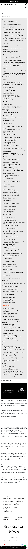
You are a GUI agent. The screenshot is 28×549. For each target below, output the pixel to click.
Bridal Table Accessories (7, 123)
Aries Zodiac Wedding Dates (8, 186)
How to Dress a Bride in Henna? (9, 318)
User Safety (16, 504)
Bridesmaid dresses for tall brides (9, 329)
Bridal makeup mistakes (7, 292)
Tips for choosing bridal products (9, 308)
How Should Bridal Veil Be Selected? (10, 51)
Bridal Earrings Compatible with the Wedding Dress (13, 347)
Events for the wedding (7, 214)
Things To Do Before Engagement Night (11, 175)
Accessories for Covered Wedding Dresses (11, 24)
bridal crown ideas (6, 275)
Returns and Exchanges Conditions (18, 506)
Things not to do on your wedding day (10, 228)
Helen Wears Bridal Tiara (7, 143)
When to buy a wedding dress (8, 142)
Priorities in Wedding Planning (8, 27)
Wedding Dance (5, 43)
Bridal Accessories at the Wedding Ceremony (12, 106)
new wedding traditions (7, 258)
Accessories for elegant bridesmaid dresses (11, 216)
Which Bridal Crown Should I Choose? (10, 346)
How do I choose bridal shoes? (9, 264)
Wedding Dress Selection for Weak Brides (11, 164)
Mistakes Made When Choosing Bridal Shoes (12, 129)
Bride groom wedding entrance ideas (10, 212)
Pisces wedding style (6, 200)
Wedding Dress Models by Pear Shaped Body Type (13, 372)
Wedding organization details (8, 239)
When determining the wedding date (10, 225)
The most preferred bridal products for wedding (12, 357)
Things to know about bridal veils (9, 250)
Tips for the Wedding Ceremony (9, 158)
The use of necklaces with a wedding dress (11, 307)
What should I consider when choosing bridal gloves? (13, 352)
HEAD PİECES (17, 519)
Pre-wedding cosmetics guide (8, 281)
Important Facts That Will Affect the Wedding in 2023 (13, 62)
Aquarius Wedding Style (7, 114)
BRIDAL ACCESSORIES (19, 517)
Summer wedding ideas (7, 227)
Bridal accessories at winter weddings (10, 360)
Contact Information (7, 507)
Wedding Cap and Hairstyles (8, 332)
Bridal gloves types (6, 365)
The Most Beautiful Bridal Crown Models (11, 137)
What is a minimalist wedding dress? (10, 220)
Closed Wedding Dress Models (9, 26)
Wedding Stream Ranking (7, 132)
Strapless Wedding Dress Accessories (10, 313)
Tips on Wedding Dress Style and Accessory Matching (13, 170)
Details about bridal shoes (8, 316)
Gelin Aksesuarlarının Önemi (8, 366)
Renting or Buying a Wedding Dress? (10, 139)
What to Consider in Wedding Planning (10, 159)
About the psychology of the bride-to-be (11, 179)
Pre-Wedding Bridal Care (7, 338)
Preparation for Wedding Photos (9, 134)
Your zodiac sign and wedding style (9, 206)
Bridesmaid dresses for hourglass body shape (12, 374)
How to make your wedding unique (9, 245)
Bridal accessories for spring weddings (10, 376)
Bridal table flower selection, (8, 121)
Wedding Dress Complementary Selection (11, 181)
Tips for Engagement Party (8, 197)
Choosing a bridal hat (7, 267)
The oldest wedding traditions (8, 261)
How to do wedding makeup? (8, 299)
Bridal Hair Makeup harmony (8, 173)
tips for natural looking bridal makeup (10, 289)
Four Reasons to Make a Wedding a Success (11, 63)
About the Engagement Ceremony (9, 198)
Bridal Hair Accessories (7, 176)
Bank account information (8, 501)
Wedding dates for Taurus (8, 208)
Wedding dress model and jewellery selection (12, 253)
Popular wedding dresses (7, 219)
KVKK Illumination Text (18, 501)
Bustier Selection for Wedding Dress (10, 125)
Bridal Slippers (5, 311)
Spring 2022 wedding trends (8, 263)
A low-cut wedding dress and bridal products (11, 336)
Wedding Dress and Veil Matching (9, 21)
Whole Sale (5, 502)
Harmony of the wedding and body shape (11, 255)
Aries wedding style (6, 201)
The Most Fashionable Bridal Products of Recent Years (14, 38)
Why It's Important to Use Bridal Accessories (11, 82)
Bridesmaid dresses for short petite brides (11, 327)
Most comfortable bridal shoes (9, 217)
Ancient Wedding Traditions (8, 88)
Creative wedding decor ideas (8, 233)
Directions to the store (7, 511)
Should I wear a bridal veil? (8, 252)
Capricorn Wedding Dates (7, 178)
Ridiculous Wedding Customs (8, 87)
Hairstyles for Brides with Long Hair (10, 192)
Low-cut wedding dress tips (8, 314)
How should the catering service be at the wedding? (13, 241)
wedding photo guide (7, 270)
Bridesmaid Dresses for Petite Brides (10, 369)
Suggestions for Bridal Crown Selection (10, 153)
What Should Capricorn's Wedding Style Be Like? (12, 96)
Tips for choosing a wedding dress (9, 354)
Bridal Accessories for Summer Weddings (11, 32)
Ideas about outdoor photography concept (11, 274)
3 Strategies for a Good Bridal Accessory (11, 56)
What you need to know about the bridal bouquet (12, 272)
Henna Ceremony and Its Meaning (9, 325)
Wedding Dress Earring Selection (9, 165)
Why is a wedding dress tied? (8, 90)
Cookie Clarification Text (16, 547)
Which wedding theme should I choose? (10, 242)
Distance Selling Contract (19, 498)
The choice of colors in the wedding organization (12, 231)
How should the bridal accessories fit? (10, 288)
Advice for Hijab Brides (7, 187)
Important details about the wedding (10, 236)
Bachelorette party (6, 303)
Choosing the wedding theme (8, 247)
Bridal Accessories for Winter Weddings (10, 34)
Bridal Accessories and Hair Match (9, 172)
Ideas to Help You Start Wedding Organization (12, 60)
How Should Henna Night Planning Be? (10, 319)
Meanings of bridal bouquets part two (10, 203)
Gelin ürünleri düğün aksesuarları (9, 368)
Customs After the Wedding (8, 131)
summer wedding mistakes (8, 230)
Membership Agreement (19, 500)
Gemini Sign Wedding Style (8, 120)
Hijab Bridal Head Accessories (8, 189)
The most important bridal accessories (10, 286)
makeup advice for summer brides (9, 296)
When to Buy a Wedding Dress (9, 140)
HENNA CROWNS (6, 517)
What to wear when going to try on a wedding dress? (13, 222)
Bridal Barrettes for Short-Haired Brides (10, 195)
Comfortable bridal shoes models (9, 266)
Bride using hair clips (6, 277)
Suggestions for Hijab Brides (8, 92)
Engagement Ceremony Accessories (10, 147)
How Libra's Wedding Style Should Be (10, 95)
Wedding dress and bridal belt (8, 223)
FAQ (3, 505)
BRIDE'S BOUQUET (6, 520)
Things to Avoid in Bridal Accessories (10, 57)
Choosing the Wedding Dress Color (9, 167)
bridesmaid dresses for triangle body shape (11, 371)
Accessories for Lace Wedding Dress (10, 162)
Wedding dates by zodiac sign (8, 209)
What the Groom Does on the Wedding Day (11, 145)
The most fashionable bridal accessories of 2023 (12, 59)
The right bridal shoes (7, 256)
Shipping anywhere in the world (8, 499)
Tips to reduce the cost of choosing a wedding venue (13, 168)
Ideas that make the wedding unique (10, 234)
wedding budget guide (7, 269)
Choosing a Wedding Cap (7, 333)
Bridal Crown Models (6, 151)
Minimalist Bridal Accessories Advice (10, 112)
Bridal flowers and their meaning (9, 205)
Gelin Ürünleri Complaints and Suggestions (8, 509)
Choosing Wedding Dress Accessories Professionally (13, 73)
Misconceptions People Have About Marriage (12, 65)
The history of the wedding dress (9, 355)
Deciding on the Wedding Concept (9, 335)
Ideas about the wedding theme (9, 238)
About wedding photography (8, 244)
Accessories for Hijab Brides (8, 93)
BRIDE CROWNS (18, 515)
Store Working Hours (7, 504)
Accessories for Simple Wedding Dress (10, 161)
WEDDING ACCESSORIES (7, 515)
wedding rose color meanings (8, 297)
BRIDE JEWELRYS (6, 519)
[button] (18, 4)
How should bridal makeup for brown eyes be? (12, 291)
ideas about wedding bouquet (8, 302)
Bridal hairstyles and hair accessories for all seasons (13, 330)
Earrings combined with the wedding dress (11, 310)
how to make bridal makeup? (8, 294)
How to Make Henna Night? (8, 324)
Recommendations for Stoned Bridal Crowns (12, 23)
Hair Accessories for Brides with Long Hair (11, 194)
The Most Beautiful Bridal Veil (8, 136)
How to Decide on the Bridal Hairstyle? (10, 190)
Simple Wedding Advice (7, 110)
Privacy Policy (16, 503)
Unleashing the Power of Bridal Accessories (11, 81)
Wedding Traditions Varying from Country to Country (13, 150)
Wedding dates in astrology (8, 211)
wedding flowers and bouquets (9, 259)
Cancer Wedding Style (7, 98)
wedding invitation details (7, 300)
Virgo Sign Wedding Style (7, 115)
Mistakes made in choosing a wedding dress (11, 248)
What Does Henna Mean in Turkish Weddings (12, 148)
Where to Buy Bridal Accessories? (9, 358)
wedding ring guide (5, 16)
